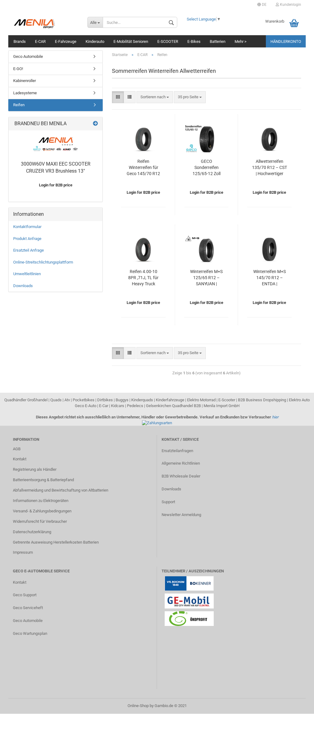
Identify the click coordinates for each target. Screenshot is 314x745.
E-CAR (40, 41)
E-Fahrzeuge (65, 41)
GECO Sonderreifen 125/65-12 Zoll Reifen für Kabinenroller (206, 168)
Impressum (23, 552)
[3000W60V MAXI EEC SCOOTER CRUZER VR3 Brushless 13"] (55, 144)
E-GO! (18, 68)
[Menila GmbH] (45, 23)
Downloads (23, 285)
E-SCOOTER (167, 41)
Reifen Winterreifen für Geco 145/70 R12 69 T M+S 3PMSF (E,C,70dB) (143, 168)
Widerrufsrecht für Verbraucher (40, 521)
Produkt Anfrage (27, 238)
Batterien (217, 41)
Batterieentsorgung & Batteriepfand (43, 479)
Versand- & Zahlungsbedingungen (42, 511)
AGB (17, 449)
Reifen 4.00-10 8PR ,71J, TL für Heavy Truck (143, 277)
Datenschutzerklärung (32, 532)
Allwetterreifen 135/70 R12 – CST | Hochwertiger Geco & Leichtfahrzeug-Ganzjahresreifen (269, 168)
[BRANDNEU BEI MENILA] (95, 123)
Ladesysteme (25, 93)
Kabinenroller (24, 80)
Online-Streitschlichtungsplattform (43, 262)
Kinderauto (95, 41)
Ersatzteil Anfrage (28, 250)
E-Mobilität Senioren (130, 41)
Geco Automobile (28, 56)
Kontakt (19, 459)
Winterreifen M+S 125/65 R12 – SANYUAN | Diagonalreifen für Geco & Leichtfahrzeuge (207, 278)
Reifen (19, 105)
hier (275, 417)
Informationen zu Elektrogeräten (40, 500)
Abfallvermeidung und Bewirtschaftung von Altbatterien (60, 490)
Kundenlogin (290, 4)
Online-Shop (138, 705)
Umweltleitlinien (27, 273)
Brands (19, 41)
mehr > (241, 41)
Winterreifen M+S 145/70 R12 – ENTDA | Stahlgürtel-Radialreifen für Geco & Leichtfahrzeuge (269, 278)
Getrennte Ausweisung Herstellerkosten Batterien (56, 542)
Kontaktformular (27, 226)
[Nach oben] (297, 735)
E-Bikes (194, 41)
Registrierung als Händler (34, 469)
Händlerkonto (285, 41)
